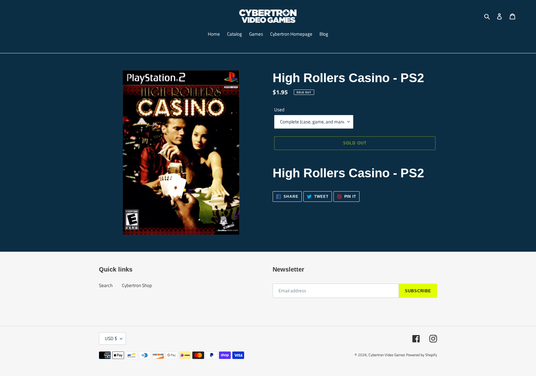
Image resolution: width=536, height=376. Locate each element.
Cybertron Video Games (386, 355)
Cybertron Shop (137, 285)
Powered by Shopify (421, 355)
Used (279, 109)
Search (106, 285)
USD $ (111, 338)
